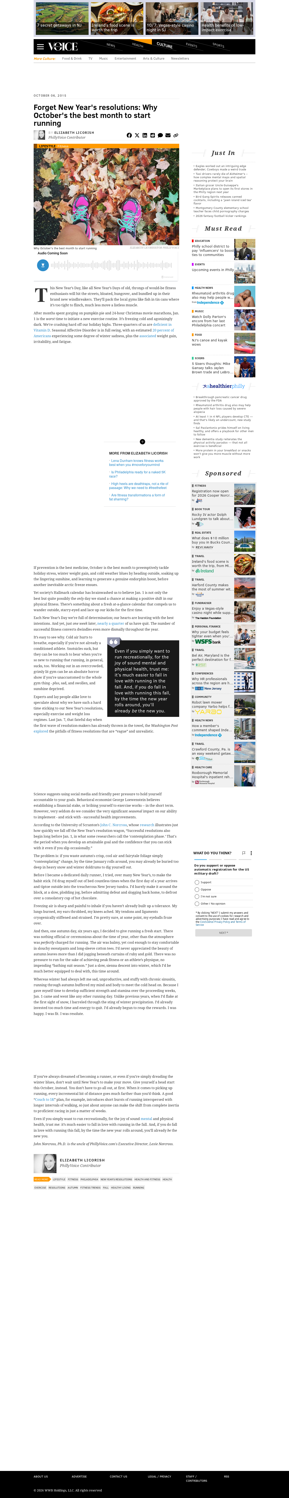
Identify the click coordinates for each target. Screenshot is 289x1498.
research (147, 825)
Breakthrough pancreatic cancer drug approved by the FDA (220, 398)
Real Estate (203, 532)
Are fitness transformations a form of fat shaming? (137, 497)
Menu (40, 46)
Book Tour (202, 509)
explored (41, 731)
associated (147, 336)
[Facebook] (129, 136)
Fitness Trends (90, 1187)
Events (191, 44)
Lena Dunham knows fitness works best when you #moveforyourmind (136, 462)
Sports (218, 45)
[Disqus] (106, 1304)
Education (202, 241)
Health (137, 44)
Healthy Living (121, 1187)
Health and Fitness (147, 1179)
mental (146, 1119)
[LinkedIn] (145, 136)
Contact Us (118, 1476)
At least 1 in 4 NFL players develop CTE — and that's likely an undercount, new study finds (223, 419)
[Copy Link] (175, 136)
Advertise (79, 1476)
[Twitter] (137, 136)
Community (203, 697)
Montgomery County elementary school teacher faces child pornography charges (221, 209)
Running (138, 1187)
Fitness (63, 146)
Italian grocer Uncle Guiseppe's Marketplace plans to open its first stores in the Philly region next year (223, 188)
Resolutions (57, 1187)
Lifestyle (47, 146)
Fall (106, 1187)
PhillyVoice (63, 46)
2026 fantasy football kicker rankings (221, 216)
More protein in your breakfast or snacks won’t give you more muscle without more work (222, 453)
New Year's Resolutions (116, 1179)
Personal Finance (207, 626)
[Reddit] (152, 136)
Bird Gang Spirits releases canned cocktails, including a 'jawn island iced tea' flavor (223, 199)
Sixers (199, 358)
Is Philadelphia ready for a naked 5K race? (137, 474)
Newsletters (180, 58)
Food (198, 335)
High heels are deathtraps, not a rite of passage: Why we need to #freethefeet (138, 485)
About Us (41, 1476)
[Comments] (160, 136)
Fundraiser (203, 603)
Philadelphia (89, 1179)
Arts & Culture (153, 58)
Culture (164, 45)
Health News (204, 288)
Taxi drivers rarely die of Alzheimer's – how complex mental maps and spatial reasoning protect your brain (221, 177)
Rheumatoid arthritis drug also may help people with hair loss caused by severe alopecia (222, 408)
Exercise (40, 1187)
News (111, 45)
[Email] (168, 136)
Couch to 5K (44, 1100)
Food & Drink (72, 58)
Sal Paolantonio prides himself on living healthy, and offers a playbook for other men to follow (224, 431)
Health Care (203, 767)
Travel (199, 556)
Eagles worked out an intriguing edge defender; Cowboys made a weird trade (220, 167)
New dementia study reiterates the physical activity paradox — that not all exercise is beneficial (220, 442)
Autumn (73, 1187)
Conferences (204, 673)
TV (90, 58)
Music (103, 58)
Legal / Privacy (159, 1476)
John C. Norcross (113, 825)
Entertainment (125, 58)
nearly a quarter (110, 624)
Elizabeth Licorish (74, 132)
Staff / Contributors (196, 1478)
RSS (226, 1476)
